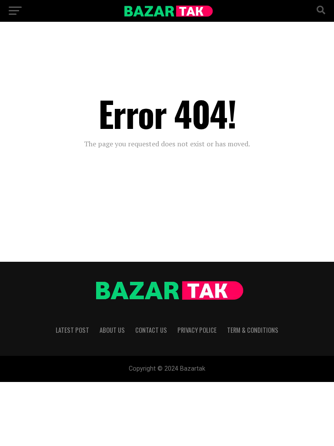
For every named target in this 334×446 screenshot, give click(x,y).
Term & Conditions (252, 329)
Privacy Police (197, 329)
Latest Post (72, 329)
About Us (112, 329)
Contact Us (151, 329)
